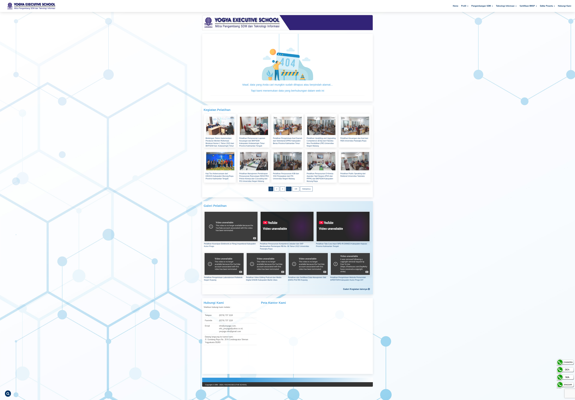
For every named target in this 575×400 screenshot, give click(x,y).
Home (455, 6)
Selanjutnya (306, 189)
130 (296, 189)
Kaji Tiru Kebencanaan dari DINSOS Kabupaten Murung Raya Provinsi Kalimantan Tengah (219, 176)
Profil (464, 6)
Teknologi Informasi (505, 6)
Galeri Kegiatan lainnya (355, 289)
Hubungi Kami (564, 6)
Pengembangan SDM (481, 6)
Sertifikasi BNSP (527, 6)
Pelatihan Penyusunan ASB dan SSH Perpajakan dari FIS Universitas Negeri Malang (286, 176)
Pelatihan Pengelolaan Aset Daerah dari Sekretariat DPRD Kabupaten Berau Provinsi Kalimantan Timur (287, 140)
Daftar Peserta (546, 6)
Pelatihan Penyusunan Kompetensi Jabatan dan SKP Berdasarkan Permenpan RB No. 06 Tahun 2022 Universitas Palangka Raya (284, 246)
